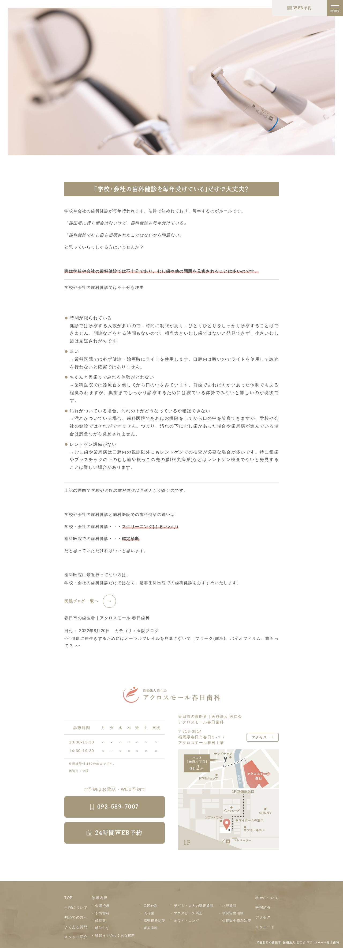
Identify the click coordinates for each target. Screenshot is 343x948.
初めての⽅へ (76, 917)
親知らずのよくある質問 (115, 935)
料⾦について (267, 898)
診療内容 (99, 898)
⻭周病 (100, 921)
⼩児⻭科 (229, 906)
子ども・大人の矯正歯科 (194, 906)
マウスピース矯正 (188, 913)
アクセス (263, 917)
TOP (68, 898)
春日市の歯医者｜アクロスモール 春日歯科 (107, 617)
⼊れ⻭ (149, 913)
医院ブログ (148, 630)
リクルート (265, 927)
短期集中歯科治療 (236, 921)
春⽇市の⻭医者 (270, 942)
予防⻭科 (102, 913)
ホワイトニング (186, 921)
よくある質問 (76, 927)
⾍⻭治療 (102, 906)
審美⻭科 (151, 928)
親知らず (102, 928)
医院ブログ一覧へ (81, 601)
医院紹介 (263, 907)
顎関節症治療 (233, 913)
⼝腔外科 (151, 906)
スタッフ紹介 (76, 937)
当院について (76, 907)
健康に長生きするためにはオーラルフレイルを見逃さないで (127, 638)
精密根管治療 (154, 921)
